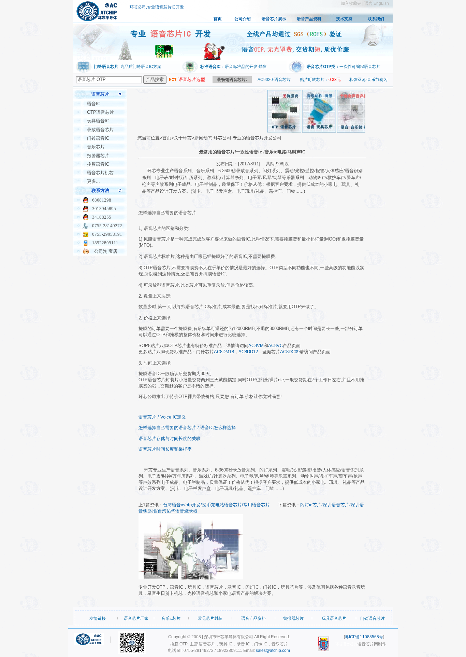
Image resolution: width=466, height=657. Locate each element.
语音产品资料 (309, 18)
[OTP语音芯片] (276, 131)
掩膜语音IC (98, 164)
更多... (93, 181)
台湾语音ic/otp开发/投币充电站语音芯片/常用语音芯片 (216, 504)
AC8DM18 (224, 351)
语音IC (93, 103)
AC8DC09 (290, 351)
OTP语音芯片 (100, 112)
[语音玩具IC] (311, 131)
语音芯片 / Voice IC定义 (162, 417)
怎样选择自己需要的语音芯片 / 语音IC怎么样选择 (187, 427)
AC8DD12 (248, 351)
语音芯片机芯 (100, 172)
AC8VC (275, 345)
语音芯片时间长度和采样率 (165, 449)
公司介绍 (242, 18)
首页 (218, 18)
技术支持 (344, 18)
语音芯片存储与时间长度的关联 (170, 438)
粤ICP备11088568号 (364, 636)
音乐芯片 (96, 146)
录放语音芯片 (100, 129)
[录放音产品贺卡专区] (346, 131)
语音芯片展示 (274, 18)
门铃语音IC (98, 138)
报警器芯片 (98, 155)
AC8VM (256, 345)
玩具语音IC (98, 120)
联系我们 (376, 18)
